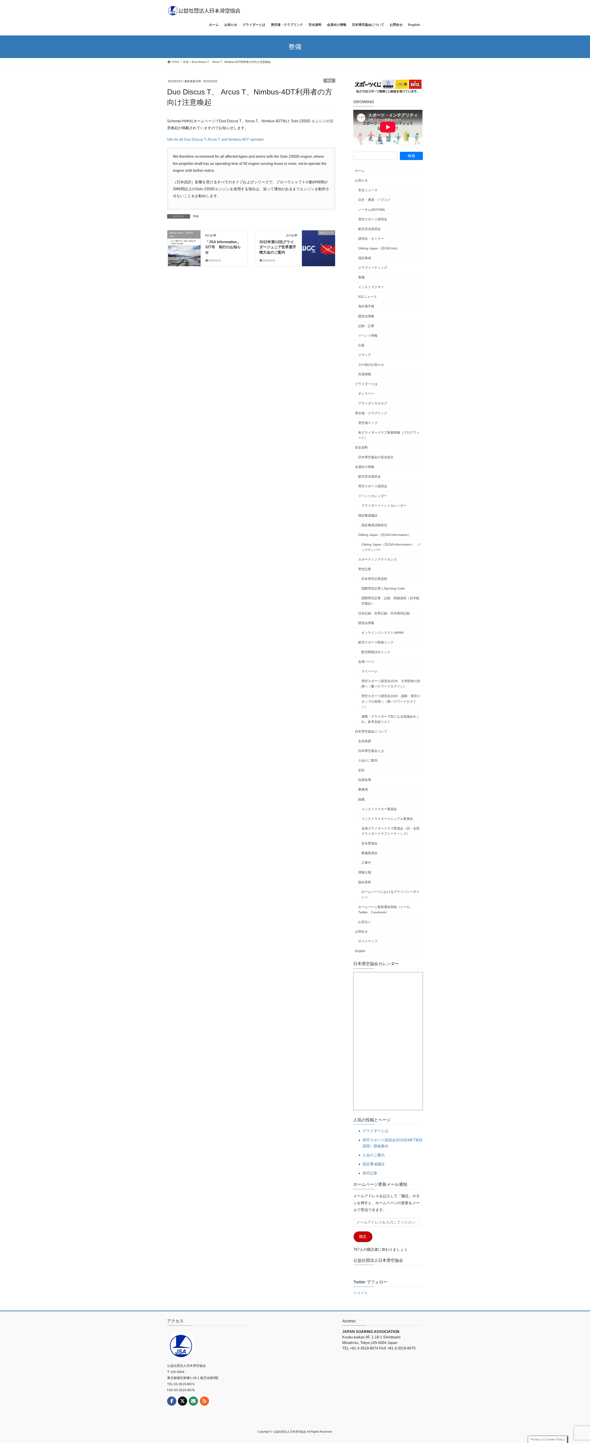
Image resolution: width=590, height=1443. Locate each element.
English (360, 951)
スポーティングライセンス (377, 559)
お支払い (364, 922)
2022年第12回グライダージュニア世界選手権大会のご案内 (277, 247)
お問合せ (361, 931)
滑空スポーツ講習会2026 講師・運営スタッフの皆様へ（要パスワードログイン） (390, 701)
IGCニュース (367, 296)
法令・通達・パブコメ (374, 200)
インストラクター (371, 287)
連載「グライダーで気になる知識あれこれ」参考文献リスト (390, 719)
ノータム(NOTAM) (371, 209)
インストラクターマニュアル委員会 (387, 819)
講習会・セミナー (371, 238)
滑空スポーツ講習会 (372, 219)
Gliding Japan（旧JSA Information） (384, 535)
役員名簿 (364, 780)
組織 (361, 799)
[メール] (193, 1401)
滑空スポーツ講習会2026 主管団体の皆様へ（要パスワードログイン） (390, 683)
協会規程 (364, 882)
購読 (362, 1237)
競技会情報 (366, 316)
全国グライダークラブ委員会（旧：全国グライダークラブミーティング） (390, 831)
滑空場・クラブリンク (371, 413)
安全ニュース (368, 190)
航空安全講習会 (369, 229)
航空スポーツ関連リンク (376, 642)
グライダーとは (366, 384)
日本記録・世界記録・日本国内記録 (384, 613)
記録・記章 (366, 326)
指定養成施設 (368, 515)
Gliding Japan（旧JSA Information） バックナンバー (391, 547)
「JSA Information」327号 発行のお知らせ (223, 247)
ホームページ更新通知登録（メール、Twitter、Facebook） (385, 909)
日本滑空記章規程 (374, 579)
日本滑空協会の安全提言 (376, 457)
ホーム (360, 170)
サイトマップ (368, 941)
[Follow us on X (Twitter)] (182, 1401)
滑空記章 (364, 569)
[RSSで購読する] (204, 1401)
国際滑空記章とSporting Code (383, 588)
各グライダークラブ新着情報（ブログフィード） (388, 435)
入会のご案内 (368, 760)
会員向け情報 (364, 467)
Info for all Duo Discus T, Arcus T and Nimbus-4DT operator (215, 139)
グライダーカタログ (372, 403)
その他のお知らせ (371, 364)
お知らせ (361, 180)
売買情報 (364, 374)
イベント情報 (368, 335)
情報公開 (364, 872)
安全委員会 (369, 843)
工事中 (366, 863)
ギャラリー (366, 393)
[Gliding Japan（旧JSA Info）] (184, 247)
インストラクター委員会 (379, 809)
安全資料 (361, 447)
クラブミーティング (372, 267)
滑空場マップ (368, 423)
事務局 (363, 789)
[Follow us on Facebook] (171, 1401)
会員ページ (366, 661)
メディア (364, 355)
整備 (329, 80)
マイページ (369, 671)
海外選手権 (366, 306)
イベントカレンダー (372, 496)
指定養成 (364, 258)
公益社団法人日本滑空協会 (378, 1260)
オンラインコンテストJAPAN (382, 632)
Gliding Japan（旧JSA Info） (379, 248)
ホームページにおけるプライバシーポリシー (390, 894)
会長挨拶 (364, 741)
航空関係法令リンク (375, 652)
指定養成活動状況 (374, 525)
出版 (361, 345)
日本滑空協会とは (371, 751)
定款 (361, 770)
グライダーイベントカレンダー (384, 505)
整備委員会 (369, 853)
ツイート (360, 1293)
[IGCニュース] (318, 247)
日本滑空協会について (371, 731)
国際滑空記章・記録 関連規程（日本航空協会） (390, 600)
